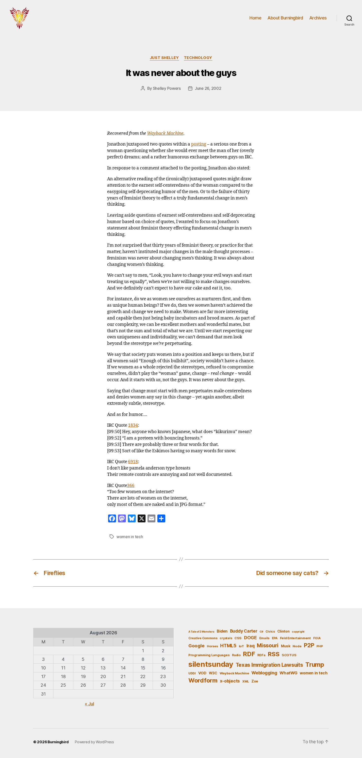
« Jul (89, 703)
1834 (133, 425)
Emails (264, 638)
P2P (309, 645)
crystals (226, 638)
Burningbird (58, 742)
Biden (222, 631)
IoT (241, 646)
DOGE (250, 637)
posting (198, 144)
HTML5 (228, 646)
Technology (198, 58)
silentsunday (210, 664)
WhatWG (288, 672)
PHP (319, 646)
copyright (298, 631)
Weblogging (264, 672)
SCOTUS (289, 655)
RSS (273, 654)
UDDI (192, 673)
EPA (275, 638)
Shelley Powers (167, 88)
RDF (249, 654)
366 (130, 485)
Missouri (268, 645)
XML (245, 681)
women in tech (129, 536)
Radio (236, 655)
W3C (213, 673)
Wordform (202, 680)
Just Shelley (164, 58)
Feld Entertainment (295, 638)
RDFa (261, 655)
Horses (212, 646)
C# (261, 631)
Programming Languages (209, 655)
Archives (318, 17)
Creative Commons (202, 638)
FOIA (317, 638)
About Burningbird (285, 17)
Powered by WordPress (94, 742)
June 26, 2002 (208, 88)
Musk (285, 646)
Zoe (254, 681)
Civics (270, 631)
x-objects (230, 680)
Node (297, 646)
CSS (238, 638)
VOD (202, 673)
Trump (314, 664)
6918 (133, 462)
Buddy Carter (243, 631)
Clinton (283, 631)
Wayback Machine (165, 133)
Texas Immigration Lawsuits (269, 665)
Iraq (251, 645)
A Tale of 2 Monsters (201, 631)
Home (255, 17)
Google (196, 645)
